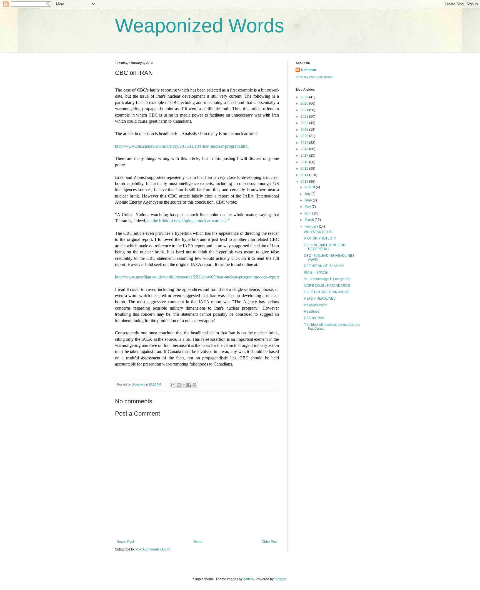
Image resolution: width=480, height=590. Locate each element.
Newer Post (125, 542)
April (308, 213)
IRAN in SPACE (316, 273)
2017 (305, 155)
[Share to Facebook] (189, 384)
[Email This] (173, 384)
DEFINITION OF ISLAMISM (324, 266)
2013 (305, 182)
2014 (305, 175)
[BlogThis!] (178, 384)
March (309, 220)
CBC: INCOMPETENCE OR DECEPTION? (325, 247)
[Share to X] (184, 384)
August (310, 187)
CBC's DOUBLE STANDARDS (326, 292)
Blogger (280, 579)
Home (197, 542)
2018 (305, 149)
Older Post (270, 542)
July (307, 194)
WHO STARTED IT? (319, 232)
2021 (305, 130)
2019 (305, 143)
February (311, 226)
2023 (305, 117)
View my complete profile (314, 77)
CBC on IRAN (314, 318)
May (308, 207)
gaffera (248, 579)
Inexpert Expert (315, 305)
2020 (305, 136)
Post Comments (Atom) (153, 549)
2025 (305, 103)
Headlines (311, 311)
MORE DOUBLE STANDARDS (327, 286)
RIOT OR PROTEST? (320, 238)
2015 (305, 169)
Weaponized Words (199, 25)
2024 (305, 110)
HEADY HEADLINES (320, 298)
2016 (305, 162)
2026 (305, 97)
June (308, 200)
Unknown (308, 70)
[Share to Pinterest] (194, 384)
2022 (305, 123)
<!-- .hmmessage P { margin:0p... (328, 279)
